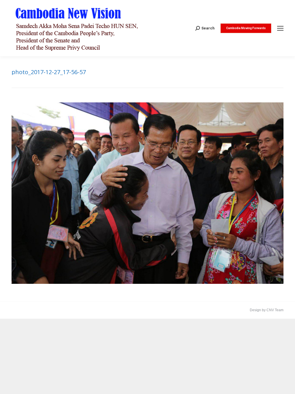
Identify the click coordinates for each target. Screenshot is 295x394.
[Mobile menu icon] (280, 28)
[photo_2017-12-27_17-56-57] (147, 193)
